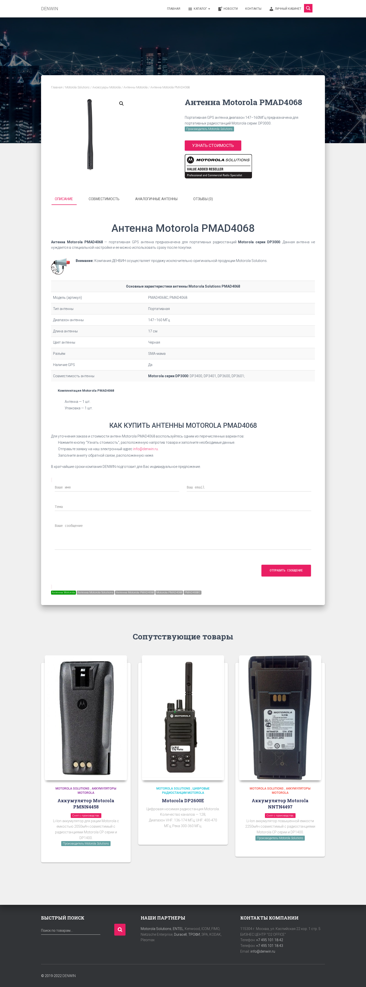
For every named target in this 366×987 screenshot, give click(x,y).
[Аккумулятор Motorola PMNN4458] (86, 717)
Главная (173, 8)
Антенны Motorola (135, 87)
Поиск (119, 929)
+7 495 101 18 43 (269, 946)
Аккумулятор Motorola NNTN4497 (280, 804)
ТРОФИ (194, 934)
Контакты (253, 8)
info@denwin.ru (262, 951)
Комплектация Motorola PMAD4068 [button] (86, 390)
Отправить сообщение (286, 570)
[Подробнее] (120, 853)
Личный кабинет (288, 8)
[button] (121, 103)
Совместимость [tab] (104, 199)
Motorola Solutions (77, 87)
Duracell (180, 934)
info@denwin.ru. (146, 449)
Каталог (201, 8)
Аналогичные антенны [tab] (156, 199)
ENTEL (178, 929)
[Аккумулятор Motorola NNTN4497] (280, 717)
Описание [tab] (64, 199)
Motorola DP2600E (183, 800)
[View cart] (318, 8)
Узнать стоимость (213, 145)
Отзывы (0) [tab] (203, 199)
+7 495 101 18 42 (269, 940)
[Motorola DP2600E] (183, 717)
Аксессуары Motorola (106, 87)
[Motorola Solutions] (218, 166)
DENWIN (69, 976)
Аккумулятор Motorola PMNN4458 (86, 804)
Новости (231, 8)
